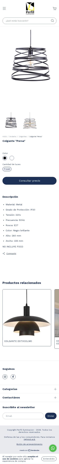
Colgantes (23, 136)
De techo (12, 136)
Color (5, 153)
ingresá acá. (29, 439)
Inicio (4, 136)
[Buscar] (52, 20)
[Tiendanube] (29, 451)
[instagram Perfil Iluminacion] (4, 376)
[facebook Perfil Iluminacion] (13, 376)
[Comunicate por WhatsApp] (53, 448)
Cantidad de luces (11, 164)
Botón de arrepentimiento (29, 444)
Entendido (49, 459)
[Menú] (4, 8)
